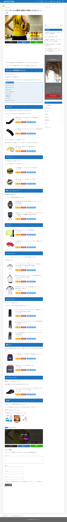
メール (6, 470)
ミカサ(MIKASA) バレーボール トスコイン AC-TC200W (26, 167)
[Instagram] (26, 439)
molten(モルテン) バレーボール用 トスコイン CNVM (25, 179)
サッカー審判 (50, 1)
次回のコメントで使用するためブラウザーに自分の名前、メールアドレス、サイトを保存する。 (24, 481)
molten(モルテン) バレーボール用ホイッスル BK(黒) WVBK (26, 117)
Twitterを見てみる (53, 95)
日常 (54, 1)
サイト (6, 476)
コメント (7, 455)
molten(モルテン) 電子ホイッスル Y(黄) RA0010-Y (24, 146)
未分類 (46, 117)
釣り (46, 123)
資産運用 (47, 120)
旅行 (46, 1)
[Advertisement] (24, 53)
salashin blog (9, 1)
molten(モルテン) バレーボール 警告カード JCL (24, 365)
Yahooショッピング (31, 122)
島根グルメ (42, 1)
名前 (6, 465)
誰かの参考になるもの (12, 427)
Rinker (19, 130)
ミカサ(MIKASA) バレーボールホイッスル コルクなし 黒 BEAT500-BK (28, 128)
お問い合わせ (59, 1)
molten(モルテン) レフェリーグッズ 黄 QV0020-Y (24, 230)
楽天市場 (23, 122)
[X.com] (21, 439)
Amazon (18, 122)
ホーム (38, 1)
